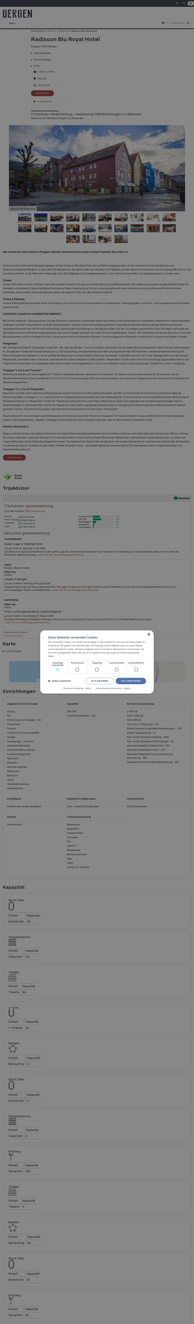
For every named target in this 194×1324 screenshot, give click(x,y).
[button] (59, 681)
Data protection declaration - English (113, 688)
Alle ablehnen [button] (99, 681)
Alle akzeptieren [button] (131, 681)
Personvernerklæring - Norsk (77, 688)
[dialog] (97, 662)
